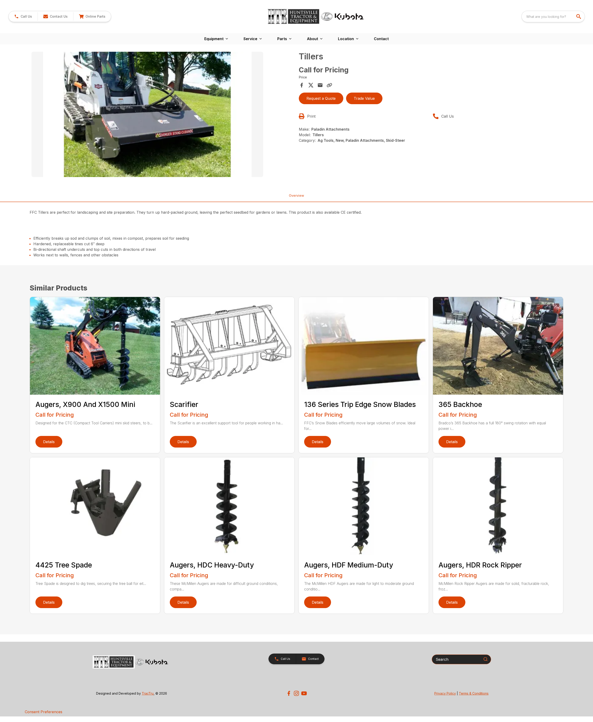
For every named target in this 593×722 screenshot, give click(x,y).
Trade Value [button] (364, 98)
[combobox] (553, 16)
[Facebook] (289, 693)
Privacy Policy (445, 693)
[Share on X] (311, 85)
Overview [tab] (296, 195)
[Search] (485, 659)
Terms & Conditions (474, 693)
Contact (381, 38)
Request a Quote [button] (321, 98)
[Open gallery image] (147, 114)
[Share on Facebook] (301, 85)
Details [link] (49, 441)
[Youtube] (304, 693)
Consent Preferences (43, 711)
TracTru (148, 693)
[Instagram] (296, 693)
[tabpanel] (163, 115)
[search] (579, 16)
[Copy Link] (329, 85)
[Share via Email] (320, 85)
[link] (92, 16)
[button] (23, 16)
